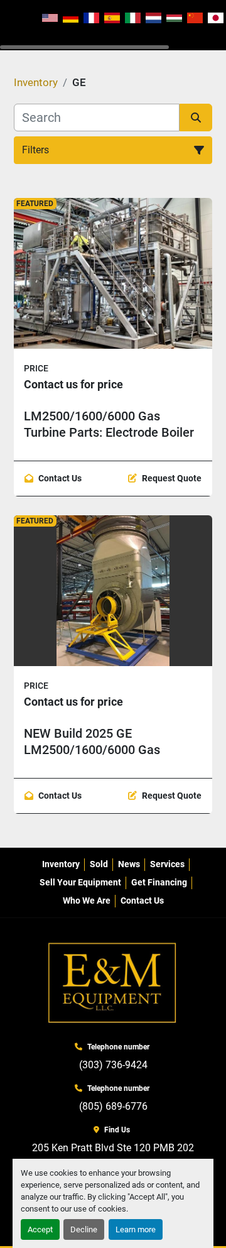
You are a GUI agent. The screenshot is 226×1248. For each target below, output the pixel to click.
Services (167, 864)
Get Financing (159, 882)
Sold (99, 864)
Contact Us (142, 900)
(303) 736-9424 (113, 1065)
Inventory (61, 864)
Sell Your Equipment (80, 882)
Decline (83, 1229)
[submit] (196, 117)
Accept (40, 1229)
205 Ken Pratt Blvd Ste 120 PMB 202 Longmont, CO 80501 (113, 1155)
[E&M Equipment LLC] (113, 983)
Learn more (136, 1229)
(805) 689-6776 (113, 1106)
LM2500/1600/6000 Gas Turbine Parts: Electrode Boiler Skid (109, 432)
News (129, 864)
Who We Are (86, 900)
